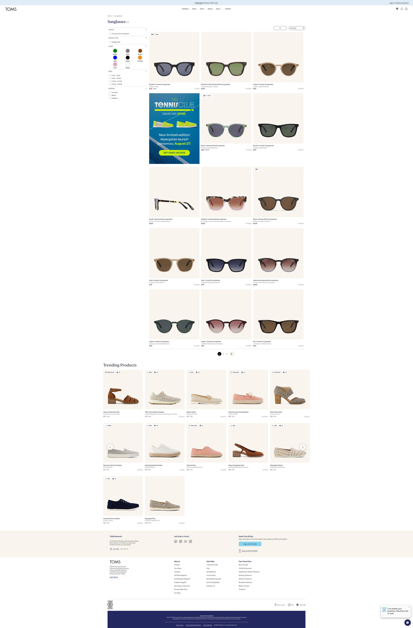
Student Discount (245, 582)
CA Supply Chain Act (182, 586)
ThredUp (242, 589)
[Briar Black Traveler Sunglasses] (226, 253)
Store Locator (281, 605)
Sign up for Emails (250, 544)
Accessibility (211, 572)
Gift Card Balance (213, 582)
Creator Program (180, 582)
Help (292, 605)
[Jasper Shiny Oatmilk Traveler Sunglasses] (278, 57)
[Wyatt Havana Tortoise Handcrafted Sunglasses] (174, 192)
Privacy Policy (178, 617)
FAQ (208, 568)
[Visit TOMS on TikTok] (190, 541)
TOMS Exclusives (245, 568)
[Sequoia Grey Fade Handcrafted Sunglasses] (278, 253)
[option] (127, 33)
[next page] (230, 354)
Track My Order (212, 565)
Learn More (114, 577)
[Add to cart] (195, 79)
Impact (177, 565)
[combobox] (297, 28)
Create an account (402, 3)
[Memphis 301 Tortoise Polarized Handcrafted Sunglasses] (226, 57)
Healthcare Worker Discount (249, 572)
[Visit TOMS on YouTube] (185, 541)
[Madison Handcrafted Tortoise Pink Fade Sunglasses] (226, 192)
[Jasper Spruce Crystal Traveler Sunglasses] (174, 314)
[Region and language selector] (397, 9)
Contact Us (210, 586)
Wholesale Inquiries (213, 579)
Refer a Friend (244, 586)
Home (110, 16)
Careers (177, 572)
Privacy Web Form (181, 589)
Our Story (177, 568)
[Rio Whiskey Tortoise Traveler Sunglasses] (278, 314)
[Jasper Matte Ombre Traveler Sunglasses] (226, 314)
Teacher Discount (245, 579)
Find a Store (211, 575)
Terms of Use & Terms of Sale (193, 625)
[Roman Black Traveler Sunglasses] (278, 118)
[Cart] (406, 8)
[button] (128, 29)
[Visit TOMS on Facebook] (175, 541)
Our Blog (177, 593)
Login (391, 3)
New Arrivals (243, 565)
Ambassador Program (182, 579)
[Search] (401, 9)
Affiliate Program (180, 575)
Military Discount (245, 575)
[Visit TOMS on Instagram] (180, 541)
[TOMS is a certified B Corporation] (110, 605)
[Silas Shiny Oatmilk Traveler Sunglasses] (174, 253)
